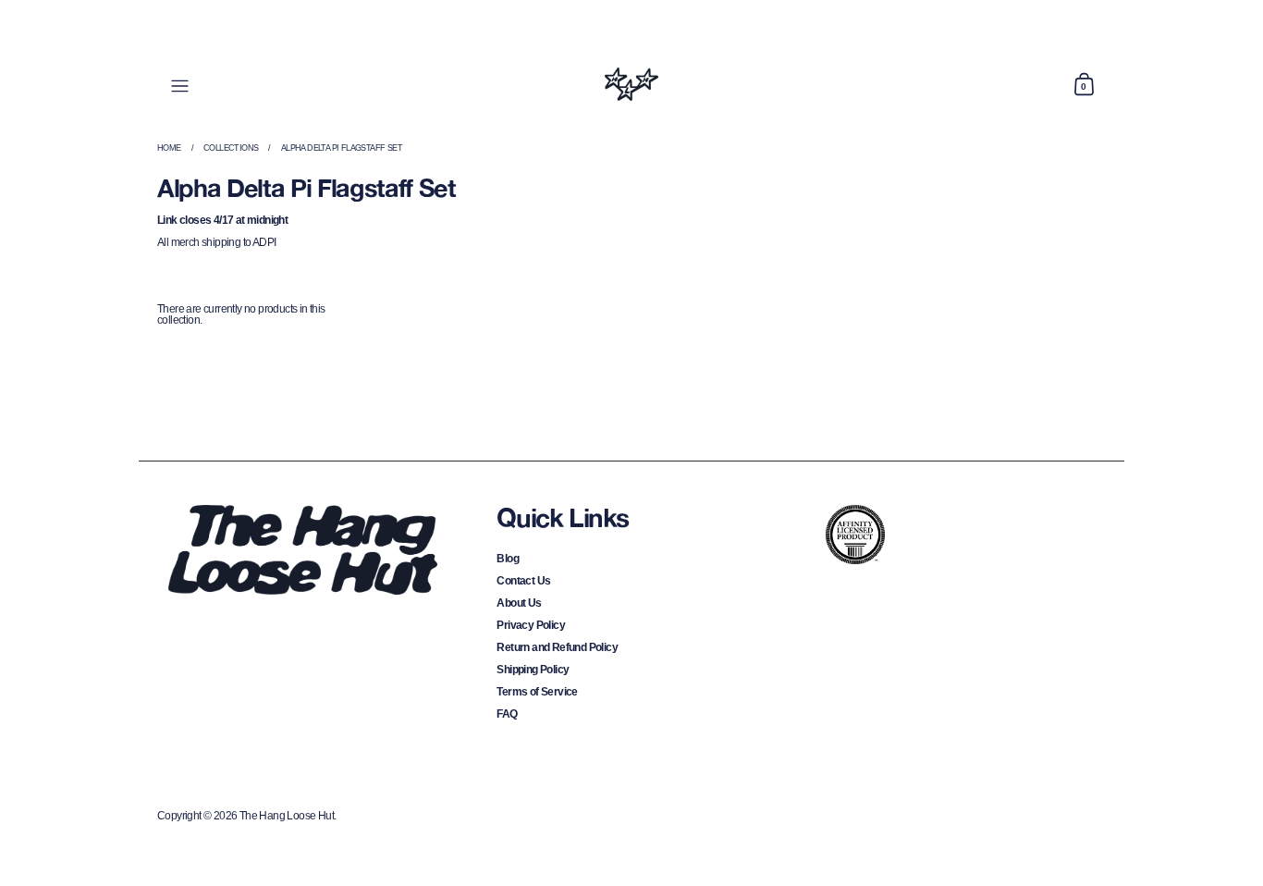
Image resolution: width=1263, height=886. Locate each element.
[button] (1083, 84)
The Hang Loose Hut (286, 815)
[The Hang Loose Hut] (631, 84)
